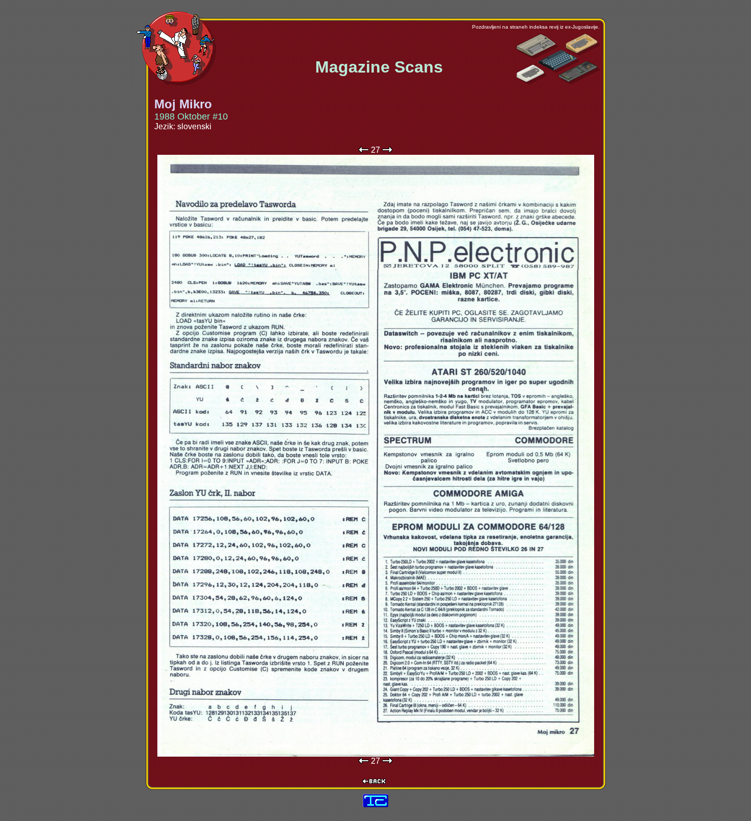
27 (375, 150)
